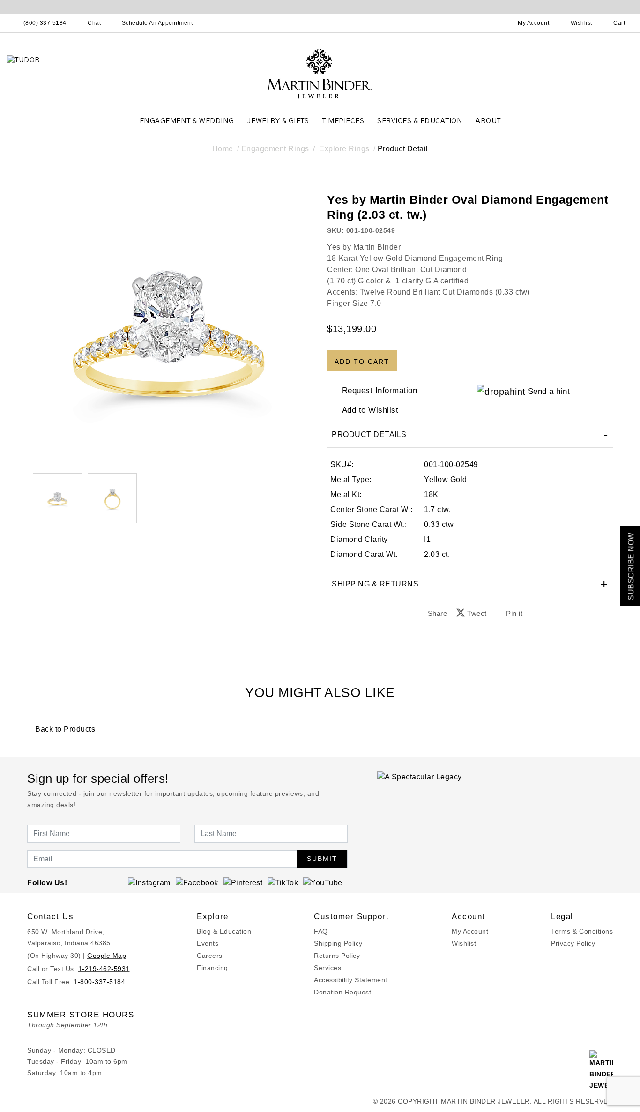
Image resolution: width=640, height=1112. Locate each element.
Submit (322, 858)
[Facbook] (197, 883)
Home (222, 149)
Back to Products (64, 729)
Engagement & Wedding (187, 121)
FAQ (321, 931)
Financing (212, 967)
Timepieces (343, 121)
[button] (112, 498)
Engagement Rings (275, 149)
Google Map (106, 955)
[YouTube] (322, 883)
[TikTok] (283, 883)
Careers (210, 955)
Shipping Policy (338, 943)
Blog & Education (224, 931)
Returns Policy (337, 955)
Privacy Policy (573, 943)
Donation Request (342, 992)
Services (327, 967)
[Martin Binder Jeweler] (320, 73)
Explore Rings (344, 149)
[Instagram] (149, 883)
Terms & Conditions (582, 931)
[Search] (492, 23)
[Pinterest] (243, 883)
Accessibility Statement (350, 980)
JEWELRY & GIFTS (278, 121)
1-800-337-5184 (99, 982)
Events (207, 943)
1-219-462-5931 (104, 968)
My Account (470, 931)
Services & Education (419, 121)
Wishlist (464, 943)
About (488, 121)
